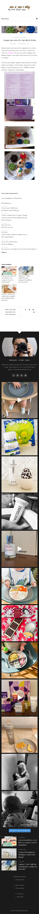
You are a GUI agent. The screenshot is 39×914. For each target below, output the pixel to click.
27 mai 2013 (21, 44)
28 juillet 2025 (22, 849)
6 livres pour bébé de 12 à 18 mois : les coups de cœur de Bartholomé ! (27, 842)
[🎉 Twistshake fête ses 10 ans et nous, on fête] (20, 400)
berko (7, 309)
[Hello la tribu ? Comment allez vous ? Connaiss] (20, 549)
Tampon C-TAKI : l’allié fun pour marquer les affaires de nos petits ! (27, 866)
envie (13, 312)
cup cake (12, 309)
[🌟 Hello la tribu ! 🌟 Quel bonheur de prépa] (20, 660)
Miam (15, 37)
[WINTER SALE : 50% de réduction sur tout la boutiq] (20, 735)
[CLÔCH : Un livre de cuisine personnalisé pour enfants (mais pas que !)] (9, 288)
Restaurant (21, 37)
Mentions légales (20, 877)
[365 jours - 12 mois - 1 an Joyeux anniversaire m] (20, 772)
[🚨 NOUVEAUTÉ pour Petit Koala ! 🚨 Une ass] (20, 586)
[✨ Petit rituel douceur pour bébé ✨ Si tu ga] (20, 437)
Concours (20, 894)
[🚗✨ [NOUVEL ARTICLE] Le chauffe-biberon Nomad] (20, 474)
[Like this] (28, 44)
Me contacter (20, 885)
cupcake (8, 312)
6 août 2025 (21, 837)
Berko (4, 55)
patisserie (12, 314)
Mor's (14, 44)
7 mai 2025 (21, 861)
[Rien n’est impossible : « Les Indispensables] (20, 697)
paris (7, 314)
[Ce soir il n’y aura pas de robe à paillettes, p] (20, 809)
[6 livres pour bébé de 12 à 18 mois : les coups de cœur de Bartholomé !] (9, 270)
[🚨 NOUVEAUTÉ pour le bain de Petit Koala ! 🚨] (20, 512)
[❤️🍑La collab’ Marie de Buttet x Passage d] (20, 623)
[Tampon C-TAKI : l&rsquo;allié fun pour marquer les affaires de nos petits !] (26, 270)
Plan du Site (20, 880)
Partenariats (20, 888)
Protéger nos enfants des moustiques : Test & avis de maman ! (27, 854)
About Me (20, 897)
